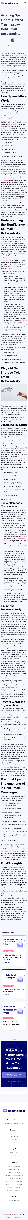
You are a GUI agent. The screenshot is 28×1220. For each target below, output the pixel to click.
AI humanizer (20, 458)
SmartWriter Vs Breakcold (14, 1184)
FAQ (14, 1142)
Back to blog (14, 1039)
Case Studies (14, 1136)
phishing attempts (13, 124)
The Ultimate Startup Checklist (14, 1175)
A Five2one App (14, 1115)
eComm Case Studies (14, 1166)
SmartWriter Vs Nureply (14, 1187)
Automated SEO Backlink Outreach (14, 1123)
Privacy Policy (14, 1152)
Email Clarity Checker (14, 1200)
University (14, 1139)
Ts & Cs (14, 1155)
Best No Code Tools (14, 1172)
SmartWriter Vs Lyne (14, 1178)
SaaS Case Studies (14, 1169)
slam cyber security (19, 561)
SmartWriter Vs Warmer (14, 1190)
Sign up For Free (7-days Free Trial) (14, 1075)
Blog (14, 1134)
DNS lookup (23, 320)
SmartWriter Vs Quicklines (14, 1181)
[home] (9, 3)
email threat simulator (18, 201)
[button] (25, 3)
